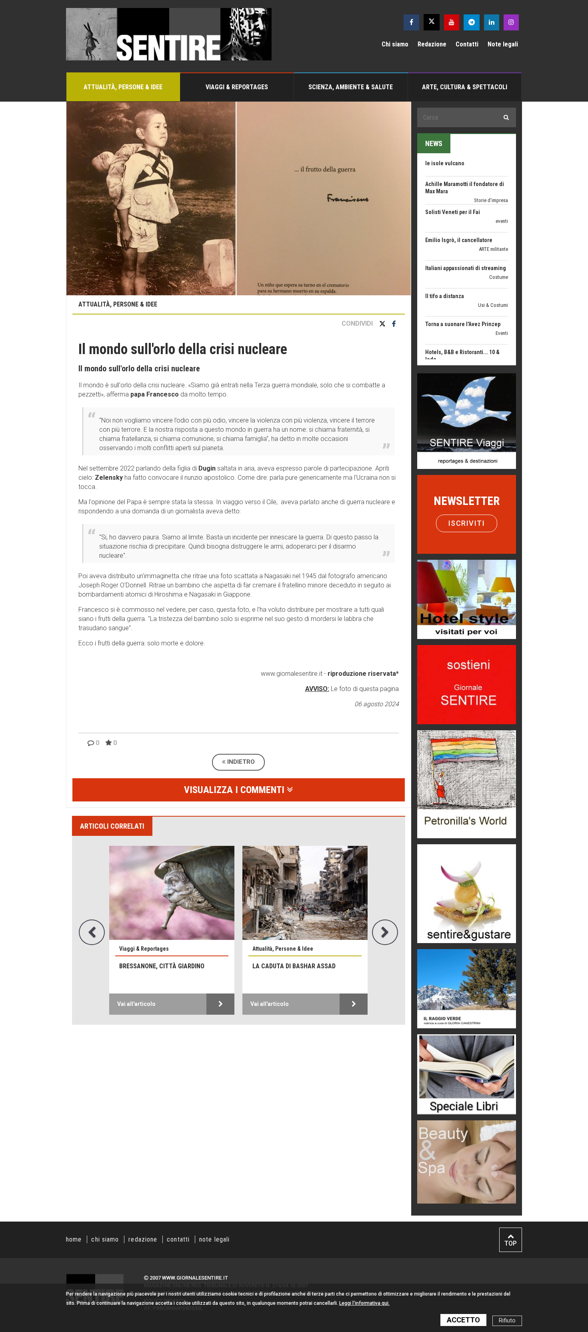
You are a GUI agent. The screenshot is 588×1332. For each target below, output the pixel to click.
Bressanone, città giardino (161, 966)
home (74, 1239)
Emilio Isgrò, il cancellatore (458, 207)
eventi (502, 188)
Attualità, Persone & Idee (123, 87)
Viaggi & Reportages (237, 87)
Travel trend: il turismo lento (460, 347)
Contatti (467, 44)
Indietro (240, 761)
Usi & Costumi (493, 272)
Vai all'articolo (136, 1004)
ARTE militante (493, 216)
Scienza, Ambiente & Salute (350, 87)
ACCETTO (463, 1320)
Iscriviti (466, 523)
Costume (498, 244)
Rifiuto (507, 1320)
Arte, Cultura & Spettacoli (464, 87)
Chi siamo (395, 44)
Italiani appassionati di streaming (465, 235)
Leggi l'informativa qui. (364, 1303)
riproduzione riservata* (363, 673)
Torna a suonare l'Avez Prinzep (462, 291)
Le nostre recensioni (487, 335)
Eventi (502, 300)
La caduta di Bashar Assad (294, 966)
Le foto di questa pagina (364, 689)
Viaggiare (498, 356)
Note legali (503, 44)
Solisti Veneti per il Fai (452, 179)
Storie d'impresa (491, 167)
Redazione (432, 44)
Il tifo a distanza (444, 263)
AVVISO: (317, 689)
